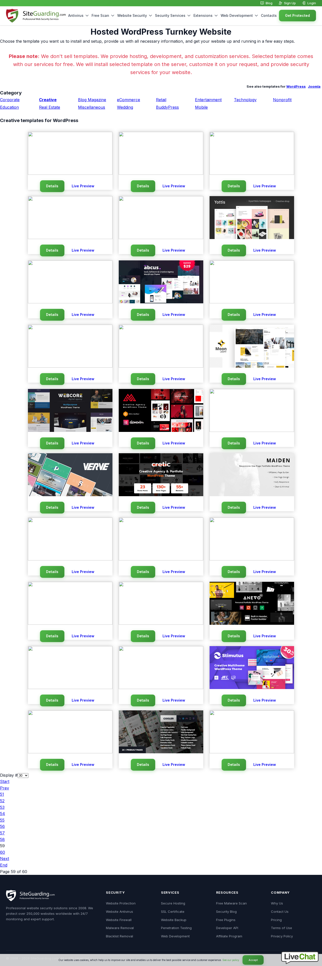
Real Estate (49, 107)
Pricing (276, 920)
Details (52, 186)
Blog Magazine (92, 99)
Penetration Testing (176, 928)
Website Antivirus (119, 912)
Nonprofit (282, 99)
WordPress (296, 86)
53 (2, 807)
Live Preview (83, 186)
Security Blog (226, 912)
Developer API (227, 928)
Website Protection (121, 903)
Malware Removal (120, 928)
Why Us (277, 903)
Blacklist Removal (119, 936)
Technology (245, 99)
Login (311, 3)
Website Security (132, 15)
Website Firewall (119, 920)
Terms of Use (281, 928)
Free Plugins (225, 920)
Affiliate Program (229, 936)
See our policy (230, 959)
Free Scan (100, 15)
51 (2, 794)
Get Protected (297, 15)
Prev (4, 787)
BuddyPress (167, 107)
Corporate (10, 99)
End (3, 865)
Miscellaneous (91, 107)
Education (9, 107)
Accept (253, 959)
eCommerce (128, 99)
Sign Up (290, 3)
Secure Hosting (173, 903)
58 (2, 839)
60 (2, 852)
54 (2, 813)
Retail (161, 99)
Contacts (269, 15)
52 (2, 800)
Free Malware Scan (231, 903)
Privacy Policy (282, 936)
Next (4, 858)
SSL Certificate (172, 912)
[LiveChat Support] (300, 962)
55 (2, 820)
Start (4, 781)
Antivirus (76, 15)
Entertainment (208, 99)
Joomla (314, 86)
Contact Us (280, 912)
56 (2, 826)
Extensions (203, 15)
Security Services (170, 15)
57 (2, 832)
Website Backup (173, 920)
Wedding (125, 107)
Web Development (237, 15)
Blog (269, 3)
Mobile (201, 107)
